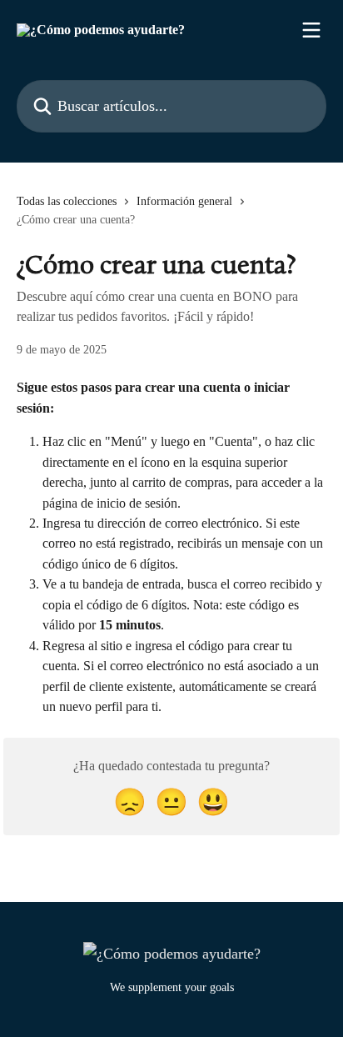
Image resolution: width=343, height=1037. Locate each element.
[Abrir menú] (311, 30)
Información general (184, 201)
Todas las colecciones (67, 201)
